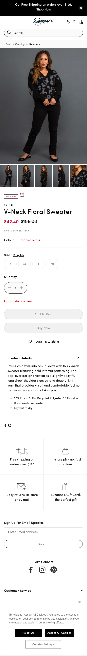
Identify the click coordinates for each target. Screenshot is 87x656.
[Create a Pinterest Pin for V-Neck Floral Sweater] (10, 425)
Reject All (28, 632)
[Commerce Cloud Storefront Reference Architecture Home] (43, 21)
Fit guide (18, 255)
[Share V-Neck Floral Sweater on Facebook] (5, 425)
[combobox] (43, 33)
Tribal (9, 205)
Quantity (10, 276)
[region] (44, 625)
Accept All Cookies (59, 632)
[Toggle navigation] (5, 21)
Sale (8, 44)
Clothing (19, 44)
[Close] (81, 8)
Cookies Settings (43, 644)
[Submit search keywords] (9, 33)
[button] (30, 342)
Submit (43, 544)
